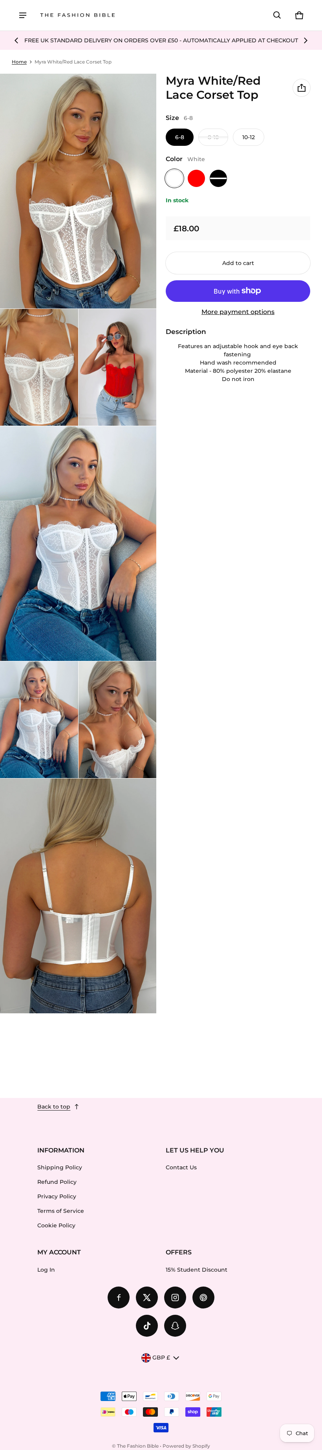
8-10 (213, 137)
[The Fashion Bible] (77, 15)
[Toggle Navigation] (23, 15)
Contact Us (181, 1167)
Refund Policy (57, 1181)
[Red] (196, 178)
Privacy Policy (56, 1196)
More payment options (237, 312)
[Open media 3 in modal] (39, 367)
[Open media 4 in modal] (118, 367)
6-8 (179, 137)
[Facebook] (119, 1297)
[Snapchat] (175, 1326)
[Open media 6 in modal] (39, 720)
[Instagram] (175, 1297)
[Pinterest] (203, 1297)
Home (19, 62)
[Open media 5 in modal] (78, 543)
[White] (174, 178)
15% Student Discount (196, 1269)
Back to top (53, 1106)
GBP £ (161, 1357)
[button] (277, 15)
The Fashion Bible (138, 1446)
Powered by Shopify (186, 1446)
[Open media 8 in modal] (78, 896)
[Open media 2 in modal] (78, 191)
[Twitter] (147, 1297)
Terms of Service (60, 1210)
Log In (46, 1269)
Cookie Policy (56, 1225)
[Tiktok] (147, 1326)
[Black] (218, 178)
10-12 (248, 137)
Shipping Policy (59, 1167)
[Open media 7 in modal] (118, 720)
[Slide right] (305, 40)
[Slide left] (16, 40)
